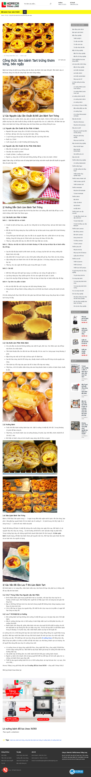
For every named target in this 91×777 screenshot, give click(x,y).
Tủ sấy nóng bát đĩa (79, 47)
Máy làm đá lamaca (79, 122)
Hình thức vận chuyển (7, 760)
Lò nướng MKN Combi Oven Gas (79, 92)
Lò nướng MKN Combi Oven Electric (79, 87)
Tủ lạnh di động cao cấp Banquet (80, 224)
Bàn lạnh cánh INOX (77, 32)
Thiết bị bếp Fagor (77, 166)
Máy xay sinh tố (78, 79)
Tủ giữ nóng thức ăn (79, 275)
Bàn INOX (76, 199)
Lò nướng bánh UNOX (79, 99)
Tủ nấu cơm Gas (78, 44)
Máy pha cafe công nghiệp (79, 136)
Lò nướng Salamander (80, 163)
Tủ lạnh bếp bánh (78, 221)
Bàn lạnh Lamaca (78, 234)
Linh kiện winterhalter (79, 76)
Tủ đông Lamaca (78, 240)
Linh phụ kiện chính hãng (79, 64)
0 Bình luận (23, 56)
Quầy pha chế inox (79, 255)
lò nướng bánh (46, 740)
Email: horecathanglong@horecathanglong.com (45, 760)
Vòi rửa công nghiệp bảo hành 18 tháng (80, 302)
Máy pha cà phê (76, 128)
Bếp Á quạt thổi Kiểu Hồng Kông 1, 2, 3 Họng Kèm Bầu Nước (85, 389)
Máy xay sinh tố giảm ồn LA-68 (85, 318)
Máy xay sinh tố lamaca (80, 252)
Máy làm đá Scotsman (79, 125)
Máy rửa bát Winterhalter (77, 150)
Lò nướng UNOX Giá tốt (78, 96)
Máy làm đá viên (76, 119)
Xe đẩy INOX (77, 208)
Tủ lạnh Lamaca (78, 243)
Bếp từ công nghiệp (77, 50)
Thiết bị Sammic (78, 261)
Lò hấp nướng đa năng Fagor (80, 170)
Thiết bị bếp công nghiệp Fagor (78, 174)
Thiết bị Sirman (78, 264)
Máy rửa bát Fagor (79, 146)
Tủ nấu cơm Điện (78, 41)
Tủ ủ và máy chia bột (78, 291)
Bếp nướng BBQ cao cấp (80, 108)
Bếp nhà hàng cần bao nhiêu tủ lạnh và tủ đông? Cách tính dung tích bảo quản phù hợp (84, 408)
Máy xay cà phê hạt (79, 140)
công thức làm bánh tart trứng (33, 740)
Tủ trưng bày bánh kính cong (80, 282)
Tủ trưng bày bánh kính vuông (80, 287)
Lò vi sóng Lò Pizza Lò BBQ (79, 105)
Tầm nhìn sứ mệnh (6, 758)
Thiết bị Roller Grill (79, 184)
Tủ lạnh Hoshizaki (78, 193)
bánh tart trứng (20, 740)
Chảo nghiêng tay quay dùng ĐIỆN (78, 60)
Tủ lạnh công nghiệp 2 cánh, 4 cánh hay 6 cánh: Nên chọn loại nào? (85, 371)
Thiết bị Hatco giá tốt (79, 181)
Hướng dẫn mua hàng (22, 758)
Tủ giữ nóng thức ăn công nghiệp (79, 271)
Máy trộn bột (75, 157)
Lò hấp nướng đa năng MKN (78, 83)
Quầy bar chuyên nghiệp (84, 351)
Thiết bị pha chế (76, 246)
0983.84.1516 (74, 4)
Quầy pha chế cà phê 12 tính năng (84, 331)
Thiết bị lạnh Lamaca (77, 228)
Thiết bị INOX (76, 196)
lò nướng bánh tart (56, 740)
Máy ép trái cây (78, 249)
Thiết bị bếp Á (77, 38)
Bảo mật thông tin (21, 763)
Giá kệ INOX (77, 205)
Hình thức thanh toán (22, 760)
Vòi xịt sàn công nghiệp (80, 306)
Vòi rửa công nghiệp (77, 294)
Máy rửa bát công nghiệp (79, 143)
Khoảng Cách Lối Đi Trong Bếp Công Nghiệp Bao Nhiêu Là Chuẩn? (85, 428)
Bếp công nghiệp (76, 35)
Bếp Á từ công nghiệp (79, 53)
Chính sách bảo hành (22, 755)
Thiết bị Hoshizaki (77, 187)
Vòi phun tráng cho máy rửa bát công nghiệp (80, 297)
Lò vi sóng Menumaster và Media (80, 115)
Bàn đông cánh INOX (78, 29)
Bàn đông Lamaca (78, 231)
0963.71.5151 (62, 4)
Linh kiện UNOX (78, 73)
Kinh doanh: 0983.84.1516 (39, 755)
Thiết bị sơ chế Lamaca (80, 267)
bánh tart (12, 740)
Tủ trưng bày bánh (77, 278)
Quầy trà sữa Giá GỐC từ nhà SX (85, 341)
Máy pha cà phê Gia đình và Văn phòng (80, 131)
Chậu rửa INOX (78, 202)
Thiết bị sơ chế (76, 258)
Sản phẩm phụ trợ (79, 154)
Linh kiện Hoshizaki (79, 70)
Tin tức (6, 15)
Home (2, 15)
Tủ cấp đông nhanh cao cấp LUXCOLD (80, 217)
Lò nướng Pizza (78, 111)
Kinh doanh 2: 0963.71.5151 (40, 758)
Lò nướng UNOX (78, 102)
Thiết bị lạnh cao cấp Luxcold (77, 212)
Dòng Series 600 (78, 237)
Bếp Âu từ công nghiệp (80, 56)
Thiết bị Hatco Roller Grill (79, 178)
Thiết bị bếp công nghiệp (79, 160)
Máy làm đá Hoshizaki (79, 190)
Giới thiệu (3, 755)
